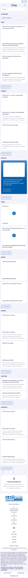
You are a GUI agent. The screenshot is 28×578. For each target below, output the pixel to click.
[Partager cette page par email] (25, 472)
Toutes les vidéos (6, 253)
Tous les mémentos (6, 468)
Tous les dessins (6, 306)
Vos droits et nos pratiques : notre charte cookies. (12, 567)
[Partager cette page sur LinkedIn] (13, 472)
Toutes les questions (7, 403)
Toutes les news (6, 86)
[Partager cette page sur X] (8, 472)
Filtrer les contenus (6, 17)
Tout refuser (20, 573)
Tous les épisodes (6, 197)
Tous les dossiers (6, 153)
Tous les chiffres (6, 371)
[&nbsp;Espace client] (25, 1)
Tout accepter (7, 573)
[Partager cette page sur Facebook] (3, 472)
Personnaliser (14, 575)
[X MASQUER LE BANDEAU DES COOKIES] (27, 549)
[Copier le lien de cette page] (20, 472)
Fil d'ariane (4, 9)
